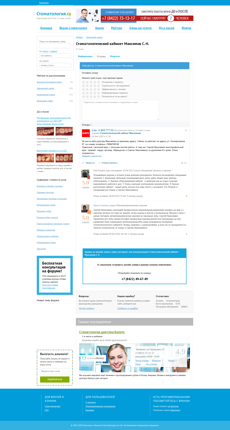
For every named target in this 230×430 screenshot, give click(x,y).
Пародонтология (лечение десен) (53, 223)
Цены (138, 364)
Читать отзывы (142, 360)
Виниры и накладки (46, 230)
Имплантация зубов (46, 204)
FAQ (47, 410)
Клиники (46, 28)
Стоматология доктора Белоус (102, 332)
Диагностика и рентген (48, 236)
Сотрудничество (52, 406)
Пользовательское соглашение (100, 406)
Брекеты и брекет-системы (50, 186)
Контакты (90, 410)
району (53, 51)
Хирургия (41, 248)
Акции (99, 28)
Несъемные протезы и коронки (52, 198)
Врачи (171, 360)
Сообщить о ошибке (127, 308)
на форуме (173, 406)
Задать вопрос (86, 308)
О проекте (91, 402)
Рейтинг (116, 28)
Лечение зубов (44, 211)
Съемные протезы (45, 192)
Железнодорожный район (49, 82)
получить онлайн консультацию (50, 286)
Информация (85, 56)
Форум (186, 28)
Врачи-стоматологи (73, 28)
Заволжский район (45, 88)
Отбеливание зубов (46, 242)
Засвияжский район (46, 94)
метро (45, 51)
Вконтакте (175, 410)
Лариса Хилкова (101, 205)
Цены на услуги (141, 28)
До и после (166, 28)
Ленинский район (45, 100)
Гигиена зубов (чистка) (47, 217)
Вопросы (115, 56)
